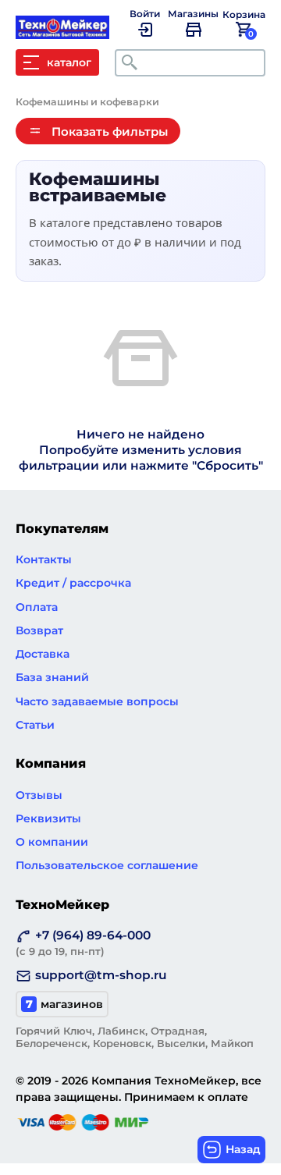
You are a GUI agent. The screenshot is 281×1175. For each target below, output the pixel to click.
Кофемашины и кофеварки (87, 102)
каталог (69, 62)
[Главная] (70, 31)
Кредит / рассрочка (73, 583)
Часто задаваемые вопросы (97, 701)
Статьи (35, 725)
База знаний (52, 677)
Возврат (39, 630)
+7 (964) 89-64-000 (83, 942)
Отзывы (39, 795)
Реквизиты (48, 818)
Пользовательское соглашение (107, 865)
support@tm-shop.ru (100, 974)
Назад (243, 1149)
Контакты (44, 559)
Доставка (42, 654)
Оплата (37, 607)
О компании (52, 842)
